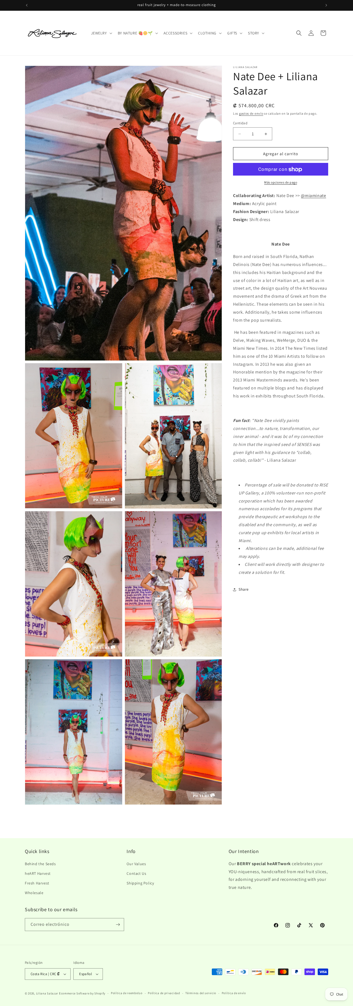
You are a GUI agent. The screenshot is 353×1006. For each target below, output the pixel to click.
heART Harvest (38, 873)
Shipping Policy (140, 883)
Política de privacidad (164, 993)
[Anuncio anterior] (27, 5)
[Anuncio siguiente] (326, 5)
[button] (101, 33)
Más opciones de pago (280, 183)
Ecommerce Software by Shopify (82, 993)
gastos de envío (251, 113)
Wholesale (34, 893)
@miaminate (313, 196)
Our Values (136, 863)
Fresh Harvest (37, 883)
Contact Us (136, 873)
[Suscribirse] (118, 924)
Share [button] (244, 589)
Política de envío (234, 993)
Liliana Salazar (47, 993)
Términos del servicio (200, 993)
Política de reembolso (127, 993)
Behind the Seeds (40, 863)
